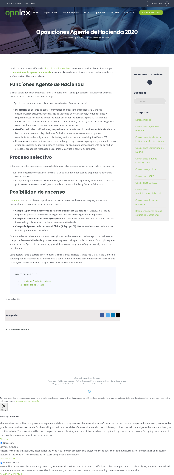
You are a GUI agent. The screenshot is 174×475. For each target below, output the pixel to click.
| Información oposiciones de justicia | (87, 378)
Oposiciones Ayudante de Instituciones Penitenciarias (149, 139)
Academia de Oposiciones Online (84, 384)
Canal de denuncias (118, 381)
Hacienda (14, 200)
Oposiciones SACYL (145, 176)
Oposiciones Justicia (145, 169)
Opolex (68, 37)
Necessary (8, 442)
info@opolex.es (29, 3)
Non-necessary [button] (7, 458)
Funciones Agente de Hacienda (37, 281)
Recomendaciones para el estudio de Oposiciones (148, 212)
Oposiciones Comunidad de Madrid (149, 149)
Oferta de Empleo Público (57, 68)
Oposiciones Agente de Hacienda (147, 128)
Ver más (35, 401)
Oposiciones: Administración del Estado (148, 191)
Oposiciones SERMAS (146, 182)
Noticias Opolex (143, 119)
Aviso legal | (53, 381)
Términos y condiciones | (101, 381)
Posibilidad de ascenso (33, 284)
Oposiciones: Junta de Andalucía (146, 202)
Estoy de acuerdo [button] (23, 401)
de (32, 72)
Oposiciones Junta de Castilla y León (146, 160)
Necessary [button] (5, 439)
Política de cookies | (83, 381)
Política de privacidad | (67, 381)
